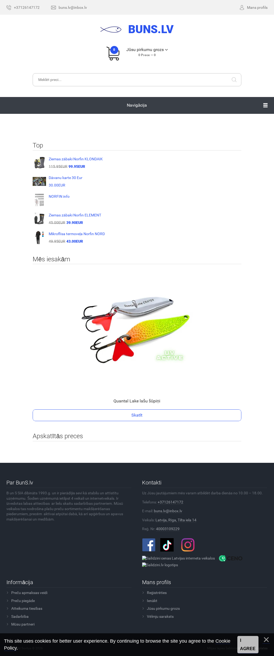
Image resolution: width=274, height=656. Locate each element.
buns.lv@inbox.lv (168, 511)
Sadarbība (20, 616)
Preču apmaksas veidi (29, 593)
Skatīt (136, 415)
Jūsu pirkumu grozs (163, 608)
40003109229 (168, 529)
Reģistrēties (157, 593)
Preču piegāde (23, 601)
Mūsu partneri (23, 624)
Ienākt (152, 601)
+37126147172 (170, 502)
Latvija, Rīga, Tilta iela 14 (175, 520)
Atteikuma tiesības (26, 608)
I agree (248, 644)
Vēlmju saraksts (160, 616)
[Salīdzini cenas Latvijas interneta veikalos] (178, 558)
